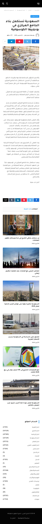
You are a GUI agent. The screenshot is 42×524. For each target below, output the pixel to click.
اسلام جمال (27, 35)
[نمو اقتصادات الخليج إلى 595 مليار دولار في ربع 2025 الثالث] (21, 357)
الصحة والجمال (34, 470)
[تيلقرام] (11, 41)
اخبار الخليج (35, 431)
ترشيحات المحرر (34, 481)
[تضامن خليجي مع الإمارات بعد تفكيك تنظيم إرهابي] (21, 258)
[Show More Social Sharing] (5, 41)
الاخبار (37, 460)
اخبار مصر (36, 449)
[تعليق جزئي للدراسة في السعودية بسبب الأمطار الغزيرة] (21, 324)
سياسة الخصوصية (23, 518)
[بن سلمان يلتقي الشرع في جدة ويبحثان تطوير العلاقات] (21, 225)
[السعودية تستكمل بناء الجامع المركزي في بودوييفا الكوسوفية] (21, 58)
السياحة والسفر (34, 467)
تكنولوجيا (36, 488)
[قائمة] (38, 4)
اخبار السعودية (34, 16)
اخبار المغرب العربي (33, 445)
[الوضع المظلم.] (7, 3)
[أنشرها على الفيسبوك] (35, 41)
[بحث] (3, 3)
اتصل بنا (12, 518)
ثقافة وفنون (35, 492)
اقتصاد (37, 456)
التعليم (37, 463)
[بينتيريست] (19, 41)
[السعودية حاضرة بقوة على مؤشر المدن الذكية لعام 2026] (21, 291)
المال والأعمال (34, 474)
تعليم (37, 485)
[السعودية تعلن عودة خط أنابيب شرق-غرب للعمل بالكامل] (21, 390)
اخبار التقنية (35, 427)
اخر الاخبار (36, 452)
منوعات (36, 499)
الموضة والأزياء (34, 478)
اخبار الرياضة (35, 434)
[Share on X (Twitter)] (27, 41)
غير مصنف (35, 496)
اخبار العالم (35, 442)
